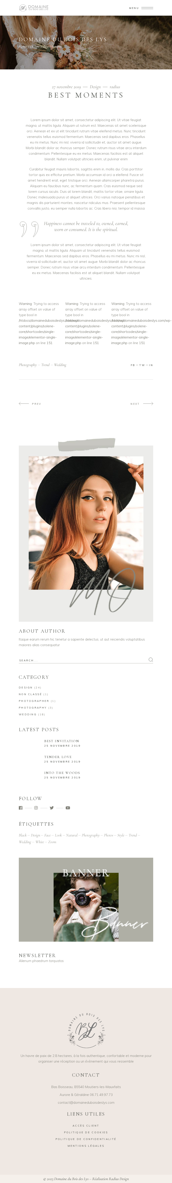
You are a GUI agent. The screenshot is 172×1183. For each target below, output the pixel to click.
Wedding (28, 714)
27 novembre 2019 (67, 86)
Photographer (34, 701)
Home (23, 46)
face (47, 835)
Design (34, 46)
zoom (52, 841)
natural (71, 835)
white (39, 841)
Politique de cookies (86, 1132)
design (35, 835)
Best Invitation (62, 741)
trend (45, 364)
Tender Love (58, 757)
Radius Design (119, 1178)
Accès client (86, 1125)
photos (108, 835)
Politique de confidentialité (86, 1139)
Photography (33, 707)
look (58, 835)
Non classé (30, 694)
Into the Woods (62, 773)
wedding (60, 364)
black (23, 835)
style (120, 835)
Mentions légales (86, 1145)
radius (115, 86)
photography (28, 364)
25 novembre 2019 (62, 745)
